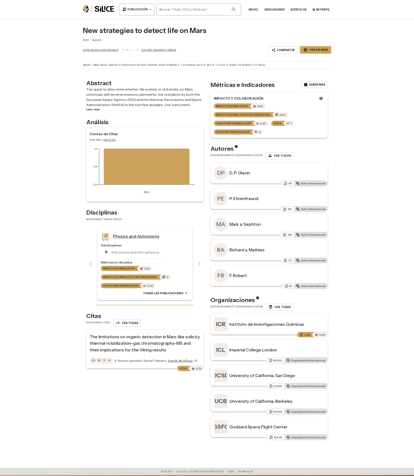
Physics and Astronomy (136, 236)
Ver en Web (315, 50)
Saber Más (314, 84)
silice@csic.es (245, 471)
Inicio (253, 9)
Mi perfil (321, 9)
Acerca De (298, 9)
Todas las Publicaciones (165, 293)
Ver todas (279, 307)
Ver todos (279, 155)
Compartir (283, 50)
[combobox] (137, 9)
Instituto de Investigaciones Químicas (266, 324)
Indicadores (275, 9)
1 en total (109, 139)
